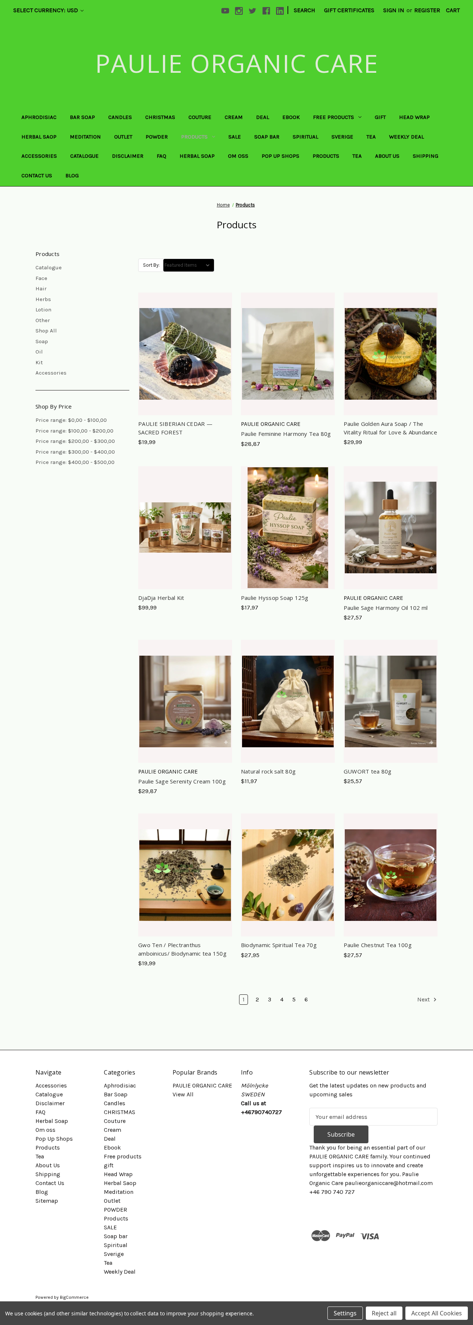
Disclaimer (127, 156)
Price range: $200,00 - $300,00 (75, 441)
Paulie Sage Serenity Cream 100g (182, 781)
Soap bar (266, 136)
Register (427, 10)
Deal (262, 117)
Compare (183, 354)
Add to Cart (185, 368)
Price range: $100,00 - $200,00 (74, 430)
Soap (41, 341)
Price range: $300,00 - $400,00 (75, 451)
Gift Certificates (349, 10)
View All (183, 1094)
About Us (387, 156)
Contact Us (36, 175)
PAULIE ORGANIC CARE (202, 1085)
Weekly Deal (406, 136)
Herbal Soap (197, 156)
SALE (234, 136)
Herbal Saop (39, 136)
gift (380, 117)
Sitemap (46, 1200)
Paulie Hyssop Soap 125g (275, 597)
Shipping (425, 156)
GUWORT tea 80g (368, 771)
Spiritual (305, 136)
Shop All (46, 330)
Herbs (43, 299)
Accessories (39, 156)
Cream (234, 117)
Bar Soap (82, 117)
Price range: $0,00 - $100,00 (71, 420)
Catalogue (84, 156)
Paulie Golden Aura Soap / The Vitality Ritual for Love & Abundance (390, 428)
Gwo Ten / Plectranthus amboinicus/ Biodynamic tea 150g (182, 949)
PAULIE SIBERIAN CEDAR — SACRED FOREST (175, 428)
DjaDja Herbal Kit (161, 597)
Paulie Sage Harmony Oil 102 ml (386, 607)
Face (41, 278)
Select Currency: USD (46, 10)
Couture (199, 117)
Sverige (342, 136)
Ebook (291, 117)
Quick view (184, 339)
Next (424, 999)
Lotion (43, 309)
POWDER (157, 136)
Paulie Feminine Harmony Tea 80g (286, 433)
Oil (39, 351)
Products (194, 136)
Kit (39, 362)
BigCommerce (74, 1297)
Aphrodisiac (39, 117)
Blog (72, 175)
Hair (41, 288)
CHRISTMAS (160, 117)
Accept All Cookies (436, 1313)
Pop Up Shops (280, 156)
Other (42, 320)
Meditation (85, 136)
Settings (345, 1313)
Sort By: (151, 265)
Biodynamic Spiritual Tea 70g (279, 945)
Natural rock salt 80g (268, 771)
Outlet (123, 136)
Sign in (393, 10)
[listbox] (188, 265)
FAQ (161, 156)
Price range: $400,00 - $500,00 (75, 462)
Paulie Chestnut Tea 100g (378, 945)
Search (304, 10)
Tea (371, 136)
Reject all (384, 1313)
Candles (120, 117)
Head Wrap (414, 117)
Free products (333, 117)
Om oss (238, 156)
